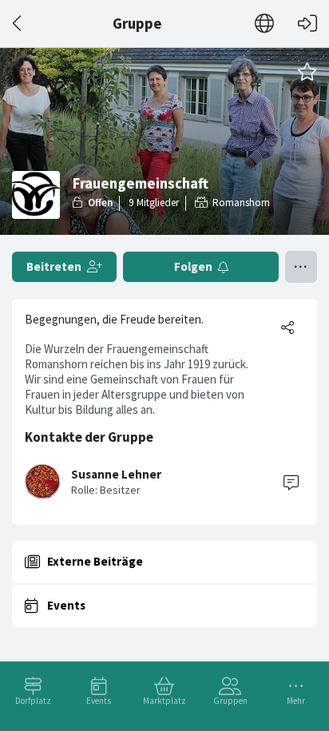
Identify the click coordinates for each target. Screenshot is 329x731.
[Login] (307, 23)
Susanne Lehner (116, 474)
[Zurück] (18, 23)
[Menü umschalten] (301, 267)
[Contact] (290, 481)
